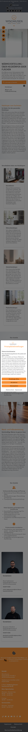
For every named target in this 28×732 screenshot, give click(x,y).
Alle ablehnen (14, 382)
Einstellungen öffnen (14, 379)
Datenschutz (10, 390)
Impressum (18, 390)
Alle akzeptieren (14, 386)
